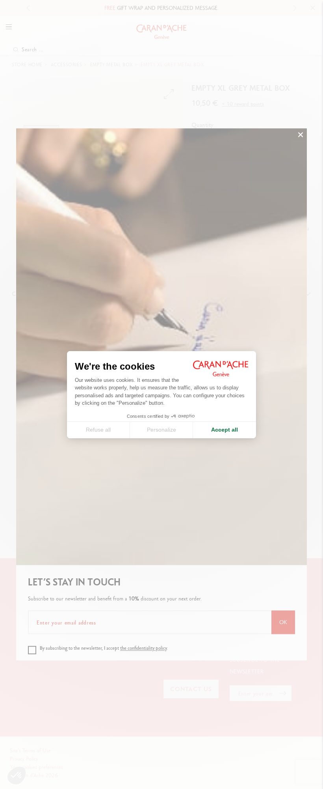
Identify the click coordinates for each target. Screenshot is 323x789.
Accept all (224, 429)
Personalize (161, 429)
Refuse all (98, 429)
